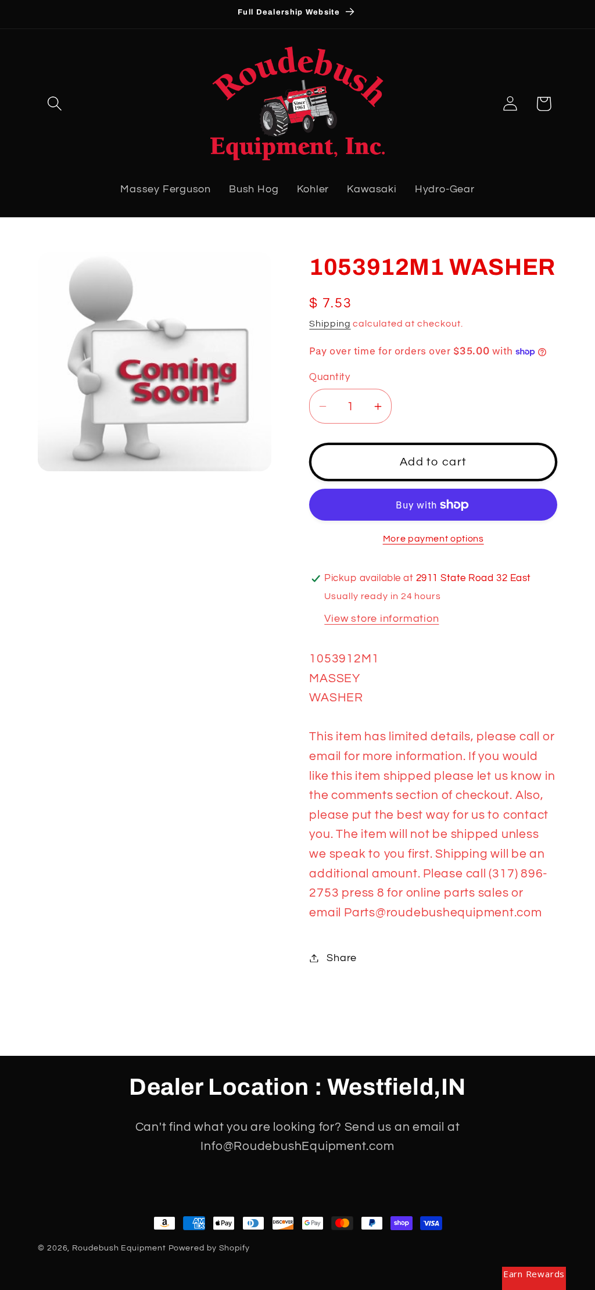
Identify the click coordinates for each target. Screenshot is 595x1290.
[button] (54, 103)
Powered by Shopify (209, 1248)
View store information (381, 618)
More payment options (433, 538)
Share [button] (342, 957)
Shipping (329, 323)
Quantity (329, 377)
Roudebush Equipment (119, 1248)
